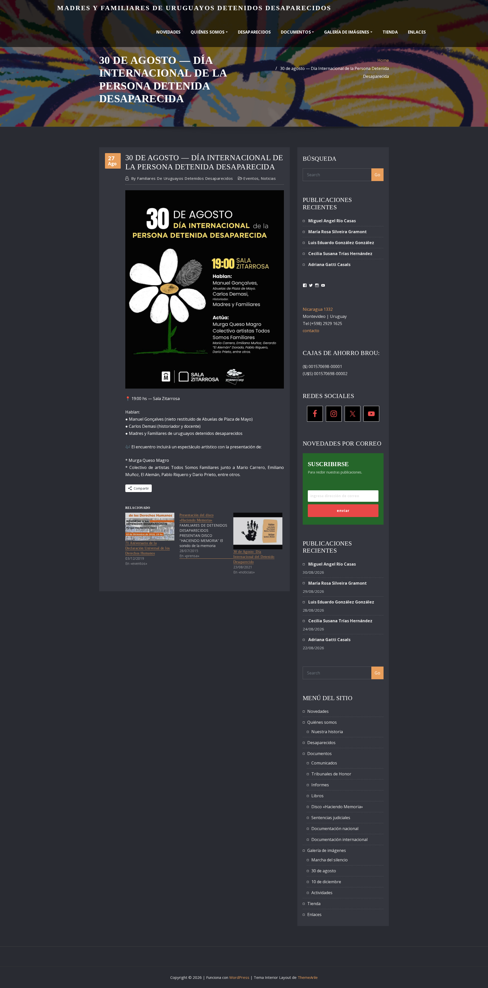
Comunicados (324, 763)
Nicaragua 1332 (318, 309)
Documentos (296, 32)
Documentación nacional (334, 828)
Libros (317, 796)
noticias (268, 178)
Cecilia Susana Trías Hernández (340, 253)
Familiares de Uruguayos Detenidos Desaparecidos (182, 178)
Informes (320, 785)
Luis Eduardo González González (341, 242)
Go (377, 175)
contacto (311, 330)
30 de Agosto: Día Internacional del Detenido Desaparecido (253, 557)
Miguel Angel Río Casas (332, 221)
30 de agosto (323, 871)
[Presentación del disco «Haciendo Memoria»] (206, 535)
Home (383, 60)
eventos (250, 178)
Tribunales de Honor (331, 774)
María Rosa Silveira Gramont (337, 231)
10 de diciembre (326, 881)
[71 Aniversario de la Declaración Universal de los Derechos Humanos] (149, 527)
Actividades (321, 892)
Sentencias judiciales (330, 817)
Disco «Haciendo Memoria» (337, 806)
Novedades (168, 32)
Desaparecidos (254, 32)
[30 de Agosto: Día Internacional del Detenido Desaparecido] (257, 531)
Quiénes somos (208, 32)
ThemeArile (308, 977)
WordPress (239, 977)
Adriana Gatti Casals (329, 264)
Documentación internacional (339, 839)
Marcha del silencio (329, 860)
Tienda (390, 32)
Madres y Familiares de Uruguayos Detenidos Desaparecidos (194, 8)
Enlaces (417, 32)
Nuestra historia (327, 731)
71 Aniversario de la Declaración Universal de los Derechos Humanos (147, 548)
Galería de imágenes (347, 32)
